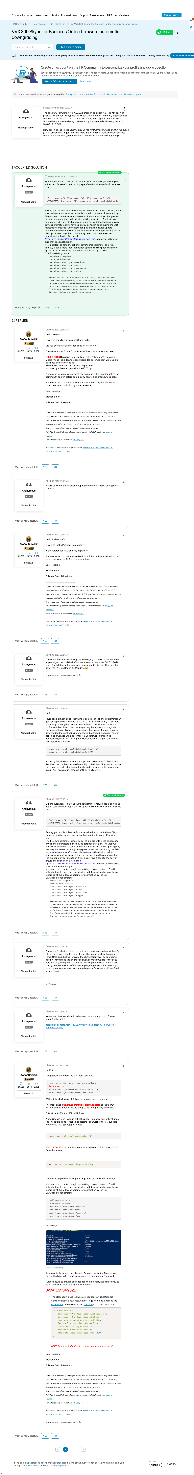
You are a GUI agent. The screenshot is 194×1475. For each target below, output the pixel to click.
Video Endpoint (103, 447)
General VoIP (89, 447)
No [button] (57, 307)
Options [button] (178, 32)
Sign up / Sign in (171, 15)
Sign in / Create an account (59, 81)
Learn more (86, 81)
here (88, 345)
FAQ (98, 374)
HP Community (19, 24)
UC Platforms (58, 24)
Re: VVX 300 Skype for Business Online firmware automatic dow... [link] (105, 24)
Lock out (88, 1304)
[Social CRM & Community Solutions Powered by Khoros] (155, 1464)
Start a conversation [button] (71, 47)
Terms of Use (32, 1465)
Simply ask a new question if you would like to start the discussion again (103, 94)
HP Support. (78, 440)
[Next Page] (83, 1449)
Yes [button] (47, 307)
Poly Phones (39, 24)
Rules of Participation (55, 1465)
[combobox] (32, 47)
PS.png (51, 984)
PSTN (67, 451)
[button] (124, 108)
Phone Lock (57, 1304)
